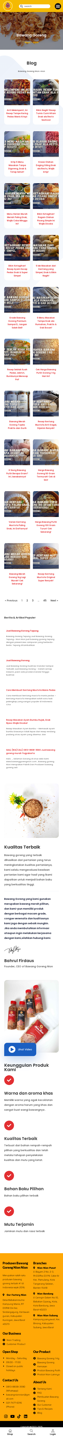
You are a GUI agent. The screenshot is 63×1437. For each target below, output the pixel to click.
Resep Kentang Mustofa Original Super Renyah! (46, 577)
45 (45, 600)
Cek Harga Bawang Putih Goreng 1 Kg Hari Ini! (46, 373)
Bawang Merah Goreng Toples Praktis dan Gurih (17, 425)
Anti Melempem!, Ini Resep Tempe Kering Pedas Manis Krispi (17, 113)
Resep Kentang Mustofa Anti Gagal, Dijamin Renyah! (46, 425)
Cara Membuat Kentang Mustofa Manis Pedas (30, 690)
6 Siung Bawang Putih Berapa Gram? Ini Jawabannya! (17, 473)
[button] (58, 6)
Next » (54, 600)
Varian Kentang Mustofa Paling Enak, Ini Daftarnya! (17, 525)
